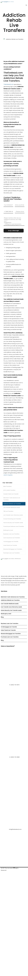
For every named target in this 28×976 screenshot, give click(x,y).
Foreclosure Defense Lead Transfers (13, 526)
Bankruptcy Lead (8, 530)
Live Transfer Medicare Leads (11, 507)
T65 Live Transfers (8, 511)
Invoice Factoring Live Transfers (12, 519)
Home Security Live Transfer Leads (13, 522)
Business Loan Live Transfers (11, 534)
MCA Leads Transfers (9, 490)
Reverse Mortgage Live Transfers (12, 549)
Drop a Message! (13, 230)
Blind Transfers (7, 486)
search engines (8, 475)
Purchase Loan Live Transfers (11, 553)
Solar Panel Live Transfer (10, 545)
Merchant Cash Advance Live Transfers (11, 499)
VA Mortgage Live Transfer (10, 541)
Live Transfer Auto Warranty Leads (13, 515)
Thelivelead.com (9, 84)
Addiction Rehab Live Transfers (12, 503)
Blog (2, 617)
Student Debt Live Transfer (11, 494)
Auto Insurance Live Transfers (11, 538)
